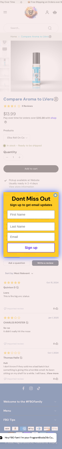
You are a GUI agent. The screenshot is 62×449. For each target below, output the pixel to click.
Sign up (31, 248)
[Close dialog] (55, 195)
